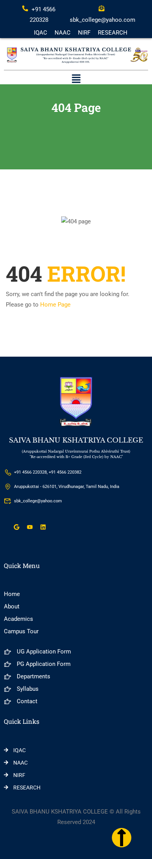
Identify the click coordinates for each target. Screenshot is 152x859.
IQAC (40, 32)
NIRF (84, 32)
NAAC (63, 32)
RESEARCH (112, 32)
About (11, 606)
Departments (33, 676)
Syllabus (28, 688)
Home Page (55, 304)
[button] (76, 79)
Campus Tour (21, 631)
